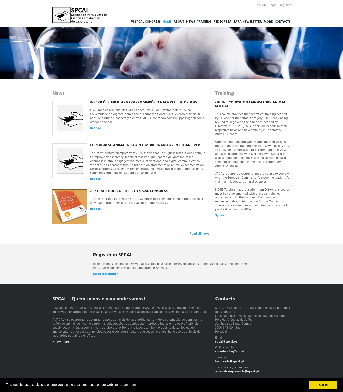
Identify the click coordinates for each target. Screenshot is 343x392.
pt (258, 5)
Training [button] (204, 22)
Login (273, 5)
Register (285, 5)
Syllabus (221, 215)
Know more (60, 341)
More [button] (268, 22)
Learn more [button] (128, 384)
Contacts (283, 22)
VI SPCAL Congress (146, 22)
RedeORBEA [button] (222, 22)
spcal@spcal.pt (226, 341)
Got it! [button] (323, 384)
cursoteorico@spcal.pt (231, 351)
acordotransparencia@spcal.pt (237, 371)
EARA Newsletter (247, 22)
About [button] (179, 22)
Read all (95, 128)
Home (167, 22)
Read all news (199, 234)
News (190, 22)
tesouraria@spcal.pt (229, 361)
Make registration (105, 274)
